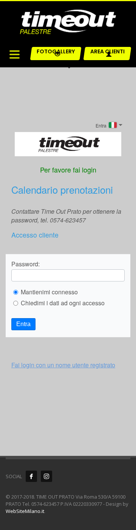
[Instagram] (46, 476)
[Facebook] (31, 476)
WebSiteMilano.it (25, 511)
